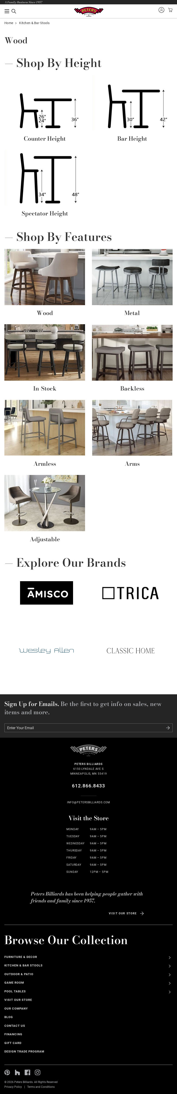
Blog (8, 1017)
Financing (13, 1034)
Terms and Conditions (41, 1086)
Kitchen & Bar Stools (23, 965)
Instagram (37, 1072)
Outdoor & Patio (18, 974)
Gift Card (12, 1043)
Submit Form (168, 727)
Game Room (14, 982)
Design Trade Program (24, 1051)
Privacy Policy (13, 1086)
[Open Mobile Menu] (10, 11)
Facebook (27, 1072)
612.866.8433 (88, 786)
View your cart (169, 9)
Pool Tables (15, 991)
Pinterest (7, 1072)
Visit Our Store (123, 913)
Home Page (88, 12)
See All (170, 957)
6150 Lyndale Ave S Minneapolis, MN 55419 (88, 768)
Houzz (17, 1072)
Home (8, 23)
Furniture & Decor (20, 957)
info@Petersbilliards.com (88, 802)
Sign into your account (161, 9)
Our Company (16, 1008)
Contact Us (14, 1025)
